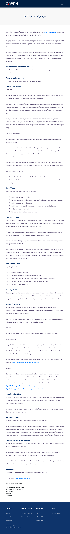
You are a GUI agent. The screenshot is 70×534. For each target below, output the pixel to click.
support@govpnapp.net (22, 478)
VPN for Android (25, 517)
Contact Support (56, 513)
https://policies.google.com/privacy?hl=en (25, 362)
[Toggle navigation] (62, 3)
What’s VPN (39, 517)
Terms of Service (10, 517)
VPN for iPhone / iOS (26, 513)
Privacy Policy (9, 520)
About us (8, 513)
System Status (40, 520)
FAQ (37, 513)
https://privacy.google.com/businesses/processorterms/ (24, 389)
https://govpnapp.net (49, 32)
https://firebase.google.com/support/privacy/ (20, 386)
